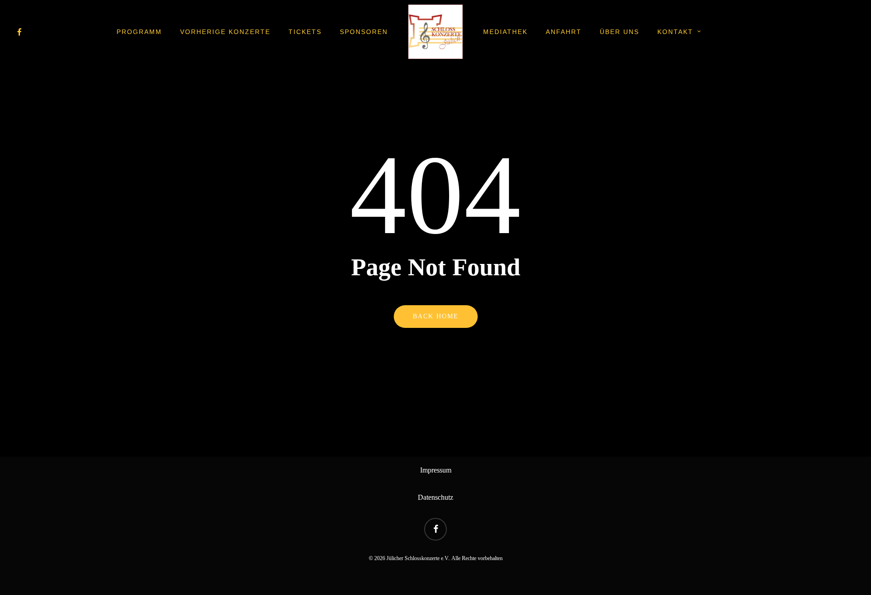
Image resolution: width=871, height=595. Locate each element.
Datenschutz (435, 497)
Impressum (435, 470)
